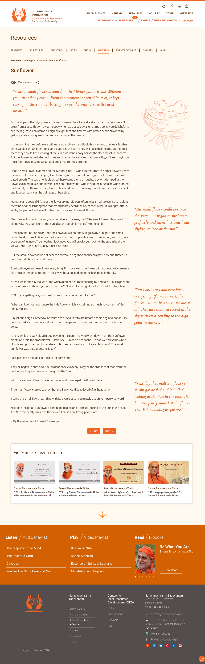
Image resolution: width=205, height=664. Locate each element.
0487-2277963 (154, 623)
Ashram (117, 13)
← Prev (94, 431)
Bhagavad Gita (81, 548)
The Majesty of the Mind (23, 548)
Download (171, 570)
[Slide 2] (142, 576)
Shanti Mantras (82, 556)
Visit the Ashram (79, 614)
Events (145, 20)
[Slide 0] (135, 576)
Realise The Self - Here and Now (29, 571)
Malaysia (113, 620)
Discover (187, 20)
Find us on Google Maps (164, 639)
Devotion (12, 563)
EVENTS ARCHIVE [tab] (126, 50)
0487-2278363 (177, 620)
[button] (126, 83)
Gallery (154, 13)
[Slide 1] (139, 576)
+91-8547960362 (160, 633)
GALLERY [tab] (148, 50)
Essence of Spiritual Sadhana (91, 563)
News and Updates (165, 20)
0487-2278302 (159, 620)
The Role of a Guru (19, 556)
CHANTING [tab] (56, 50)
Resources (136, 13)
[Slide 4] (149, 576)
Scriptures (126, 20)
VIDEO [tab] (73, 50)
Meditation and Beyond (87, 571)
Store (170, 13)
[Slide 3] (146, 576)
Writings (28, 60)
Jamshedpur (115, 614)
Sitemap (74, 642)
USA (110, 625)
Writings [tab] (103, 50)
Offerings (186, 13)
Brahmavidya (106, 20)
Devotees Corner (44, 60)
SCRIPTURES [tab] (36, 50)
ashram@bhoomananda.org (166, 614)
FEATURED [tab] (16, 50)
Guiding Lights (96, 13)
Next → (109, 431)
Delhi (111, 608)
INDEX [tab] (163, 50)
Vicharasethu (77, 636)
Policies (74, 630)
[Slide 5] (153, 576)
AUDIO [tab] (87, 50)
